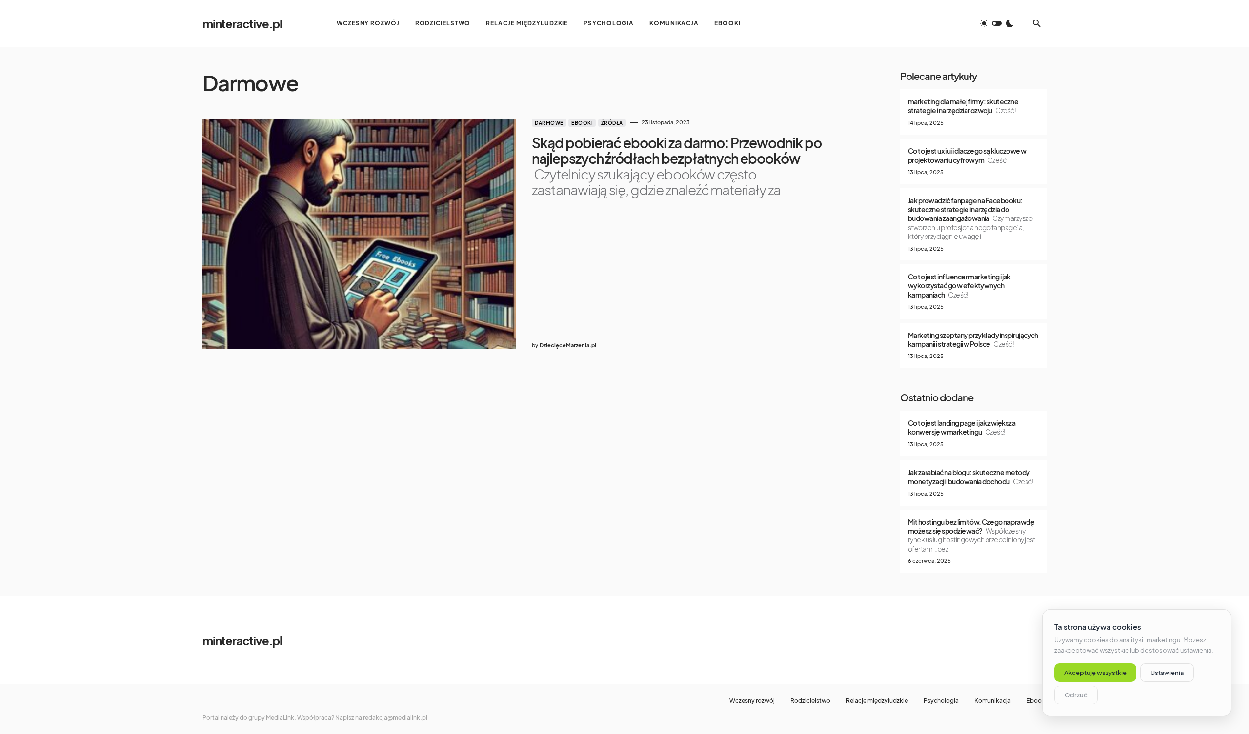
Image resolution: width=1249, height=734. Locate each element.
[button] (996, 23)
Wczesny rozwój (752, 701)
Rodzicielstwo (810, 701)
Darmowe (549, 123)
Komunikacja (992, 701)
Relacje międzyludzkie (877, 701)
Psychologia (941, 701)
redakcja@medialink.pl (395, 717)
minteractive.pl (242, 23)
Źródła (612, 123)
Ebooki (582, 123)
